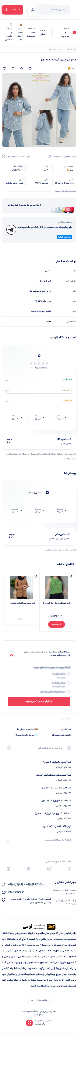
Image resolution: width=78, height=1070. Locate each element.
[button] (69, 748)
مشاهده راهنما (64, 237)
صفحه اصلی (42, 32)
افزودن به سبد (56, 624)
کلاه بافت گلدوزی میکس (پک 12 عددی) (53, 814)
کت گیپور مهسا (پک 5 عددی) (22, 603)
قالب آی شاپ (40, 1024)
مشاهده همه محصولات (31, 32)
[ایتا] (8, 869)
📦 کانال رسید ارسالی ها (20, 32)
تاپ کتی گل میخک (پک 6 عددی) (56, 603)
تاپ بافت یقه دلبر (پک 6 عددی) (56, 788)
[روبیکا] (28, 869)
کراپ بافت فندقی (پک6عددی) (57, 826)
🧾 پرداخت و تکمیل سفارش (8, 32)
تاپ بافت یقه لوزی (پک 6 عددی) (56, 801)
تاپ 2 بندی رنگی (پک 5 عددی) (57, 762)
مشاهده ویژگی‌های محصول (65, 191)
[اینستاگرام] (49, 869)
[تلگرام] (69, 869)
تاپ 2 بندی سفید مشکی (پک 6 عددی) (53, 775)
